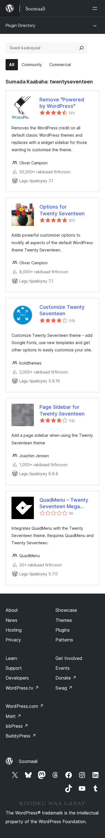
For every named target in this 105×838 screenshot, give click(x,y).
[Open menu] (96, 8)
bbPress (17, 726)
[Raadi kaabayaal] (81, 47)
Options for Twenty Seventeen (62, 210)
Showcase (66, 610)
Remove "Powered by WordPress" (61, 103)
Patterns (64, 640)
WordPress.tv (22, 688)
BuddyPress (21, 736)
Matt (13, 716)
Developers (17, 678)
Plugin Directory (20, 25)
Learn (11, 658)
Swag (64, 688)
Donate (65, 678)
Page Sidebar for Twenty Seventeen (62, 410)
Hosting (14, 630)
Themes (63, 620)
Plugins (62, 630)
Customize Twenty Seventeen (62, 310)
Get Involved (68, 658)
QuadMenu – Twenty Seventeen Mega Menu (63, 503)
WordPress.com (25, 706)
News (11, 620)
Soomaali (28, 761)
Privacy (13, 640)
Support (14, 668)
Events (62, 668)
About (12, 610)
